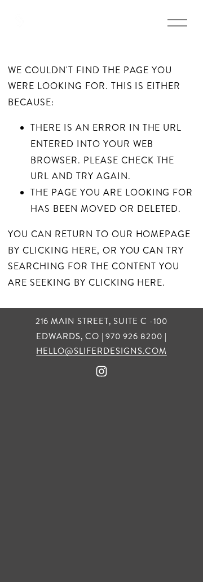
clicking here (59, 250)
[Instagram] (101, 371)
